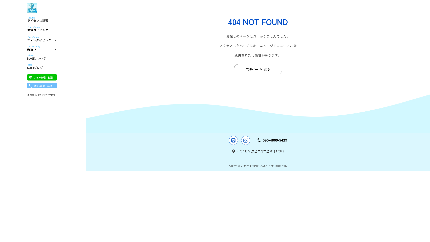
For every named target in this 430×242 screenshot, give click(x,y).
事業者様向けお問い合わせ (41, 94)
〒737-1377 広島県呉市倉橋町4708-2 (260, 151)
